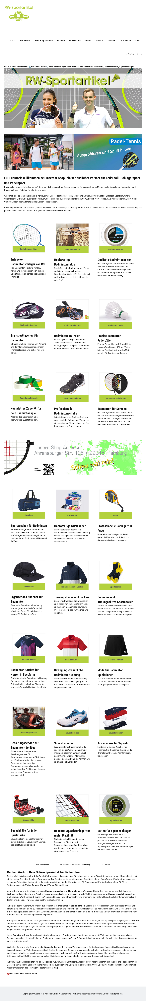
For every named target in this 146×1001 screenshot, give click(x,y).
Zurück (131, 54)
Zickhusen (113, 199)
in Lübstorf (106, 864)
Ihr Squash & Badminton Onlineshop (75, 864)
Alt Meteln (28, 202)
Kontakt (119, 994)
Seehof (121, 199)
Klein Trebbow (101, 199)
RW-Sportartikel (42, 864)
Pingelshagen (51, 202)
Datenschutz (109, 994)
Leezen (15, 202)
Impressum (96, 994)
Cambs (7, 202)
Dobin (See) (131, 199)
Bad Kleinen (39, 202)
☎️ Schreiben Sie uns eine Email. (22, 973)
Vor (138, 54)
